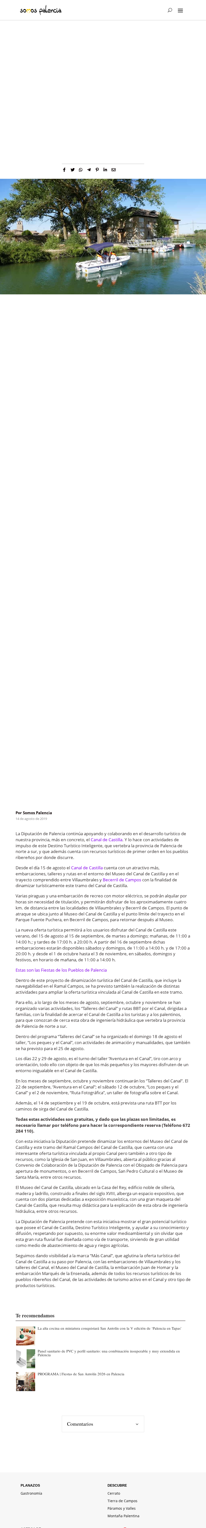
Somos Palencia (37, 812)
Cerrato (114, 1494)
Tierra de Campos (122, 1501)
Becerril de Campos (122, 880)
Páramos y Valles (122, 1509)
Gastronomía (31, 1494)
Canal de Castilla (106, 839)
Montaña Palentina (123, 1516)
